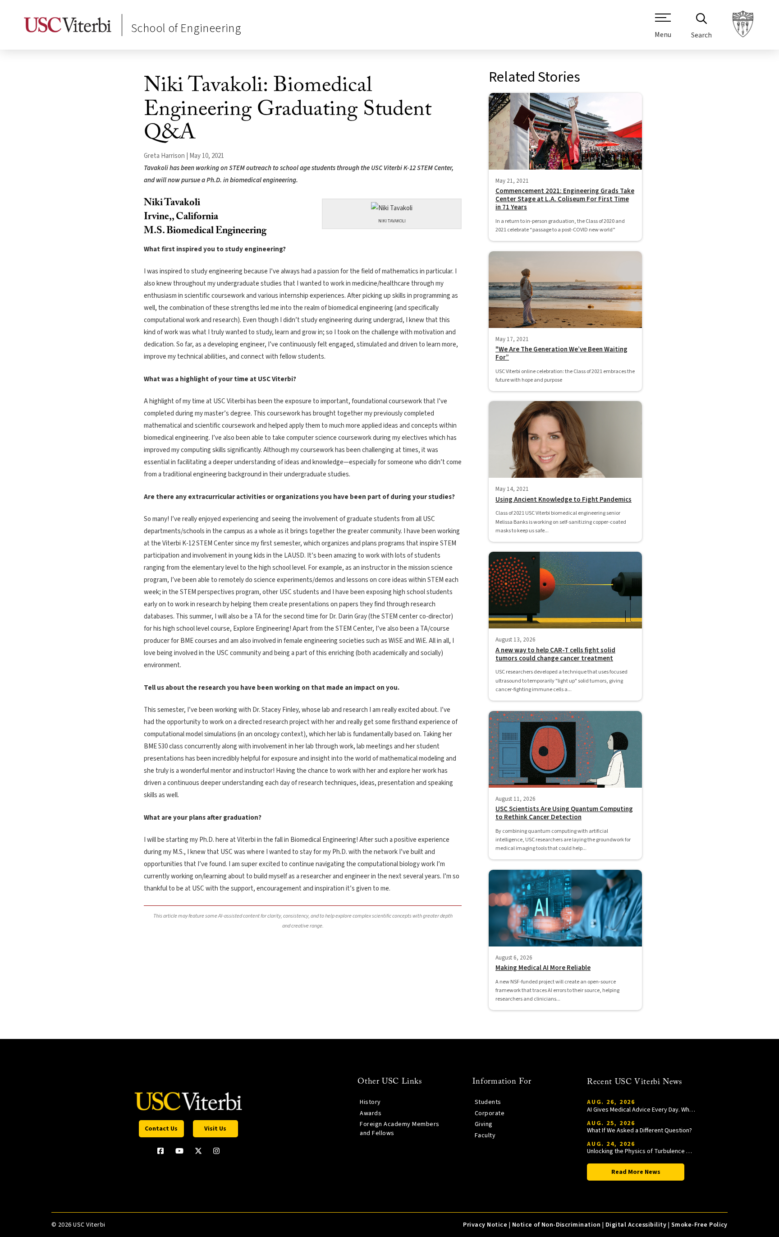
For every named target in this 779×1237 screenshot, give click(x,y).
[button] (663, 29)
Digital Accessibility (635, 1224)
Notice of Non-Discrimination (556, 1224)
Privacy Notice (485, 1224)
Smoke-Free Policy (699, 1224)
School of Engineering (186, 28)
